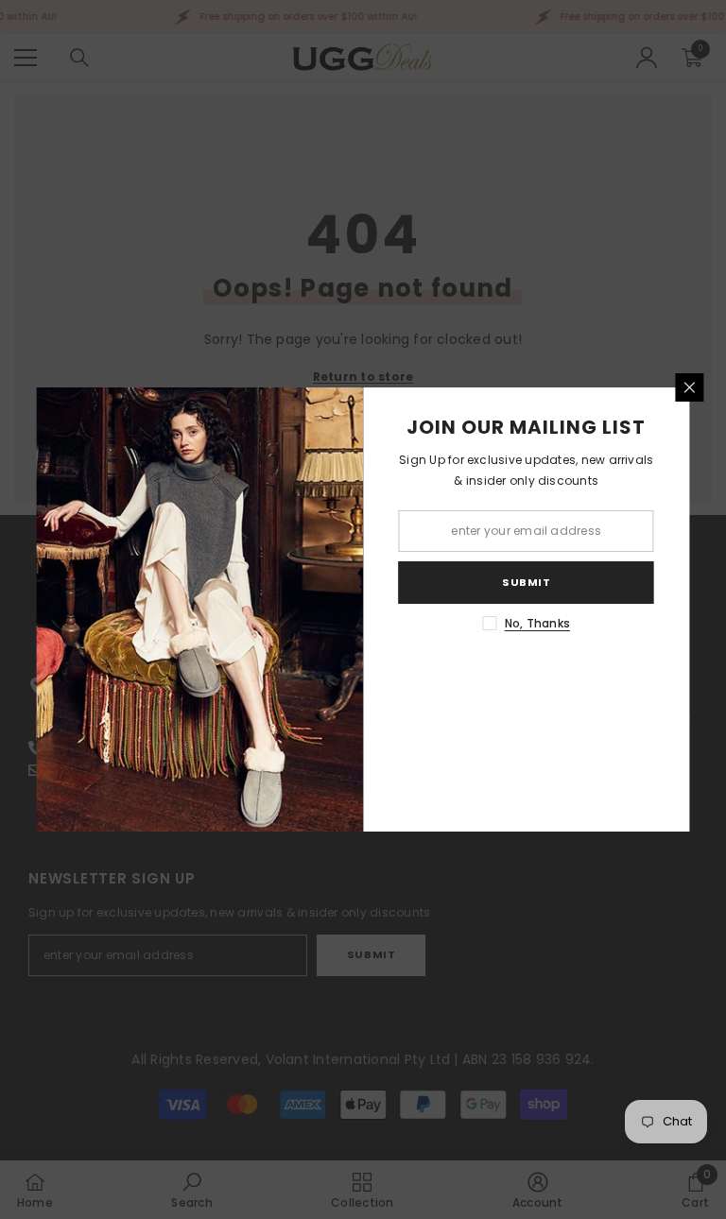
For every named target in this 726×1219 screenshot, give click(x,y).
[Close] (690, 387)
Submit (526, 582)
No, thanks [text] (537, 623)
